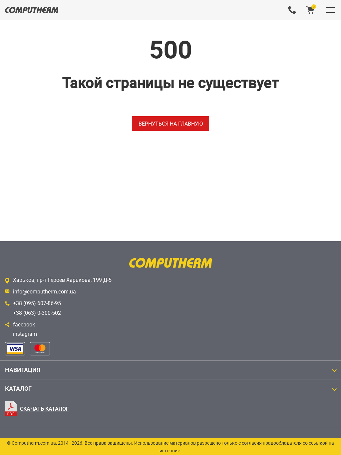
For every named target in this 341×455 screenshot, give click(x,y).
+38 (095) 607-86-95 (37, 303)
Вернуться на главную (171, 123)
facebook (24, 324)
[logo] (31, 10)
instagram (25, 333)
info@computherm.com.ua (44, 291)
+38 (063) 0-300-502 (37, 312)
